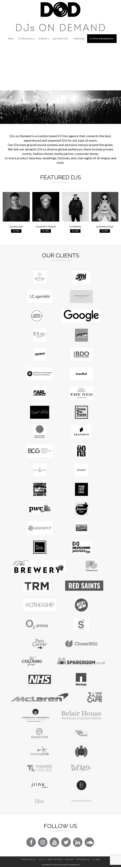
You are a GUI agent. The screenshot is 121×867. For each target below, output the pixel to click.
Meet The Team (55, 859)
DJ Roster (42, 38)
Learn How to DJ (60, 38)
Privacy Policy (28, 859)
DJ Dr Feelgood (104, 226)
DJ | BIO (16, 231)
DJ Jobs (96, 859)
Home (10, 38)
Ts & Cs (41, 859)
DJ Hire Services (25, 38)
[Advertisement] (60, 67)
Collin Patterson (45, 226)
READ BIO (16, 216)
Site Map (69, 859)
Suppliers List (83, 859)
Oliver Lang (16, 226)
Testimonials (79, 38)
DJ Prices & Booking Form (102, 38)
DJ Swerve (75, 226)
